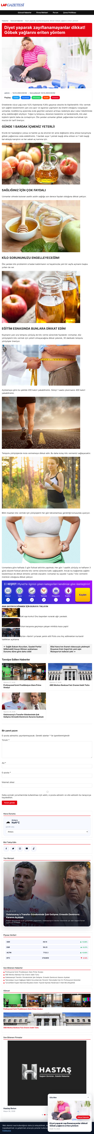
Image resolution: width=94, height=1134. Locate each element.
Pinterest (55, 97)
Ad (4, 763)
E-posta (6, 772)
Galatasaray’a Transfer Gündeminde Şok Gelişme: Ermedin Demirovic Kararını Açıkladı (37, 977)
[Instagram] (20, 849)
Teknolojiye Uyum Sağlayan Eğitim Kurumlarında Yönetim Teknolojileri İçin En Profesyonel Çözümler (43, 980)
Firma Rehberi (42, 12)
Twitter (16, 97)
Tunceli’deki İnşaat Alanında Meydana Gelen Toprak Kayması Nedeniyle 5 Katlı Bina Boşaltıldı (40, 983)
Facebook (25, 97)
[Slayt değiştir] (42, 1114)
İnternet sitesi (8, 782)
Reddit (46, 97)
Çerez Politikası (69, 12)
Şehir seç (10, 827)
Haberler (5, 21)
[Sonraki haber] (86, 865)
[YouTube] (27, 849)
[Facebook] (6, 849)
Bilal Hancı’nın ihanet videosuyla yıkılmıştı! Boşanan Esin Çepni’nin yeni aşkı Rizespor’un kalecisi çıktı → (70, 649)
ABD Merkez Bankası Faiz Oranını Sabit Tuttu (22, 975)
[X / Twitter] (13, 849)
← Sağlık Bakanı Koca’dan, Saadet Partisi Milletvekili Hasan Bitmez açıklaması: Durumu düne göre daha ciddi (22, 649)
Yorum (5, 740)
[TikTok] (33, 849)
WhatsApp (36, 97)
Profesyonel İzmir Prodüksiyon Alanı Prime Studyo (24, 972)
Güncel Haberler (24, 12)
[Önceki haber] (81, 865)
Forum (55, 12)
